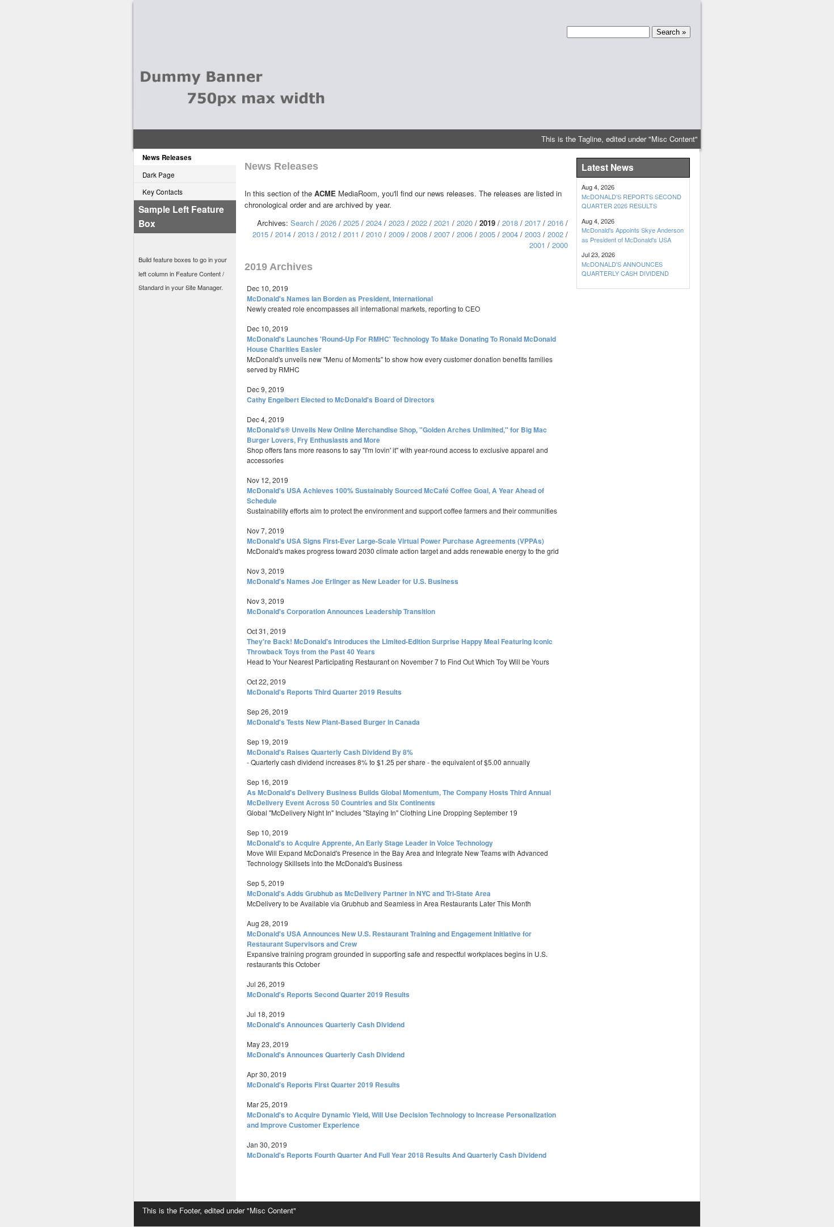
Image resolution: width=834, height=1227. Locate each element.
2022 (419, 222)
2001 (537, 244)
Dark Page (158, 174)
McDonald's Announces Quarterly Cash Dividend (326, 1024)
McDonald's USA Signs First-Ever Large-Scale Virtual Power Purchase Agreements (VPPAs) (395, 541)
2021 (442, 222)
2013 (306, 234)
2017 (533, 222)
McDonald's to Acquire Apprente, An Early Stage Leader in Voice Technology (370, 843)
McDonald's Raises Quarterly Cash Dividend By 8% (330, 752)
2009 (397, 234)
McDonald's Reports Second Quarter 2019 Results (328, 994)
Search (302, 222)
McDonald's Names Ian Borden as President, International (340, 298)
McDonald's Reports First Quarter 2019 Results (323, 1084)
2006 (465, 234)
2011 (351, 234)
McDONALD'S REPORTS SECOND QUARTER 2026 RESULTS (631, 201)
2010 (374, 234)
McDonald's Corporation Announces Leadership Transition (341, 611)
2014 (283, 234)
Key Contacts (162, 191)
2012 (328, 234)
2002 (555, 234)
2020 (465, 222)
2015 (260, 234)
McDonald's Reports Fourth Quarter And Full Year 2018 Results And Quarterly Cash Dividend (396, 1155)
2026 (328, 222)
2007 (442, 234)
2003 (533, 234)
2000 (560, 244)
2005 (487, 234)
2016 (555, 222)
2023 (397, 222)
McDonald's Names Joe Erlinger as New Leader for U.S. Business (352, 581)
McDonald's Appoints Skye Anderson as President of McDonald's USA (633, 234)
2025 (351, 222)
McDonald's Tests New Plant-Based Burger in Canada (333, 722)
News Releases (167, 157)
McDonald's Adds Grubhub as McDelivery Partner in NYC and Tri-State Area (369, 893)
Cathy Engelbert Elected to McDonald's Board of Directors (341, 399)
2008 (419, 234)
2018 (510, 222)
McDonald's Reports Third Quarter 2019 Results (324, 692)
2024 (374, 222)
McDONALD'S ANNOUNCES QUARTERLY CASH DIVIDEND (625, 268)
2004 (510, 234)
